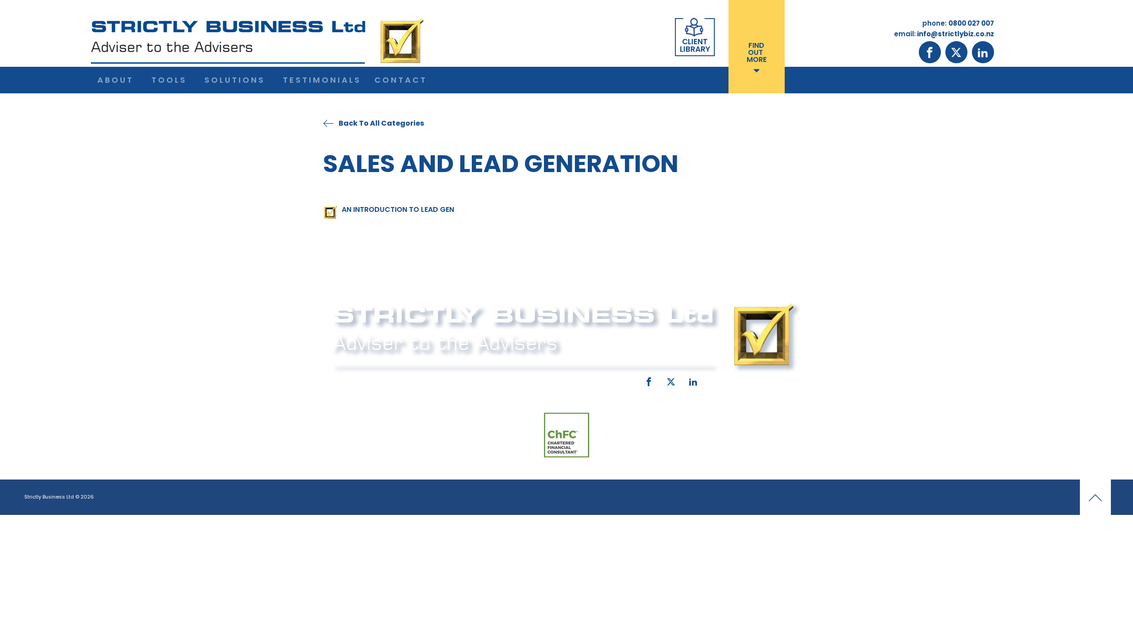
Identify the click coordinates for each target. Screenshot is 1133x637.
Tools (169, 79)
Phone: (343, 380)
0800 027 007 (390, 380)
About (115, 79)
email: (490, 380)
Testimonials (322, 79)
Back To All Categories (381, 123)
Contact (400, 79)
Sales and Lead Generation (500, 163)
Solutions (234, 79)
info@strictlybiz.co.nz (554, 380)
